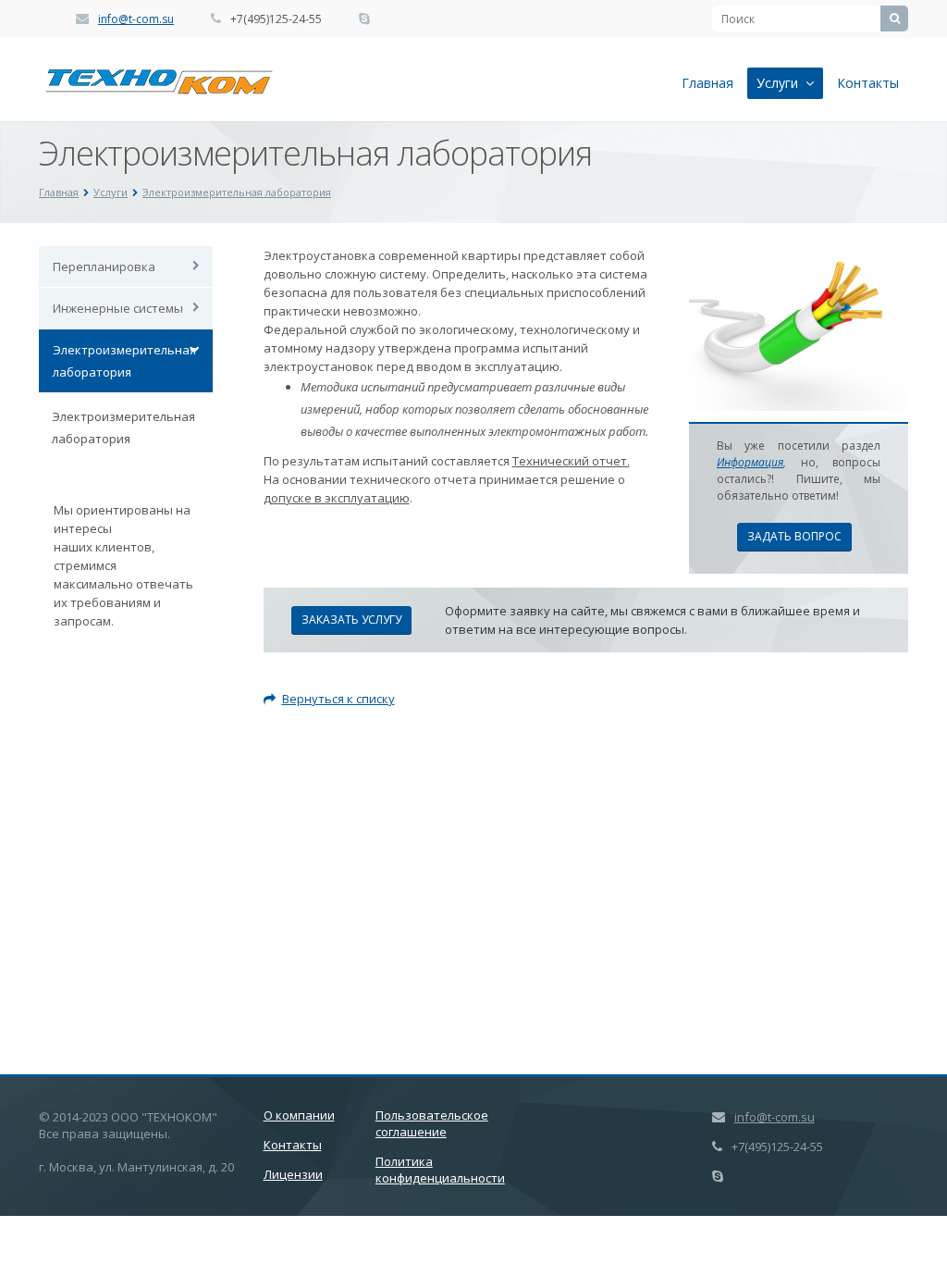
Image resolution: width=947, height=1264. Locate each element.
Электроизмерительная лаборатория (236, 192)
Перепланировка (104, 266)
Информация (750, 462)
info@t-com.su (136, 19)
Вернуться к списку (338, 698)
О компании (299, 1115)
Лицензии (293, 1174)
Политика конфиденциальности (440, 1169)
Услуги (781, 83)
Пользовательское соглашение (431, 1123)
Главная (707, 83)
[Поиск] (894, 18)
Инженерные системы (118, 308)
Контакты (868, 83)
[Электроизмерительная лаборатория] (798, 255)
